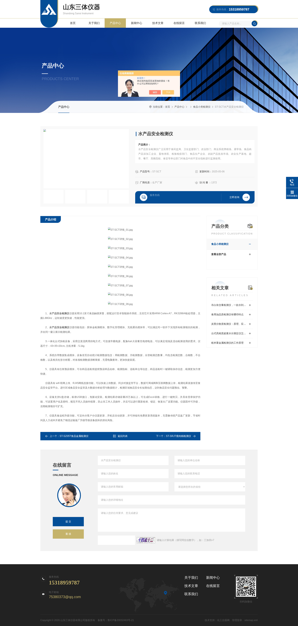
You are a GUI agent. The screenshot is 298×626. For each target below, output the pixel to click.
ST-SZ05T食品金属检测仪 (74, 436)
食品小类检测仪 (201, 106)
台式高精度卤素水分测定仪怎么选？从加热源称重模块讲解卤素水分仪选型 (232, 333)
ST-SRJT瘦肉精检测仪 (178, 436)
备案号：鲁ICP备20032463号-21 (116, 620)
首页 (73, 23)
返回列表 (123, 436)
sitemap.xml (251, 620)
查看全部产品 (218, 254)
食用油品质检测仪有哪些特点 (227, 314)
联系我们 (200, 23)
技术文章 (157, 23)
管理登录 (237, 620)
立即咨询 (234, 197)
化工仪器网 (223, 620)
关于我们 (94, 23)
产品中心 (115, 23)
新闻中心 (136, 23)
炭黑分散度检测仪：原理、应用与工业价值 (232, 324)
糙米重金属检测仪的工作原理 (227, 342)
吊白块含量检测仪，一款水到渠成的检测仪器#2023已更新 (232, 305)
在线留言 (179, 23)
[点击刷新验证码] (146, 540)
